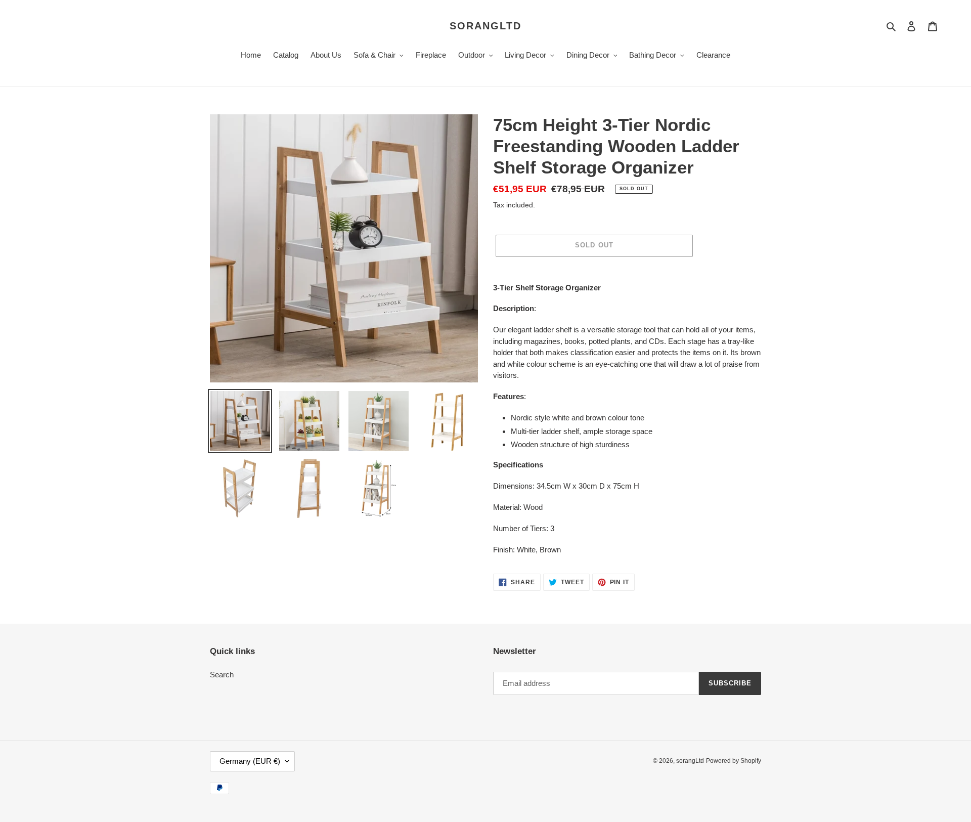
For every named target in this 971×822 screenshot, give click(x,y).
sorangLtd (485, 25)
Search (222, 674)
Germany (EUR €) (249, 761)
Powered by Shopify (733, 760)
